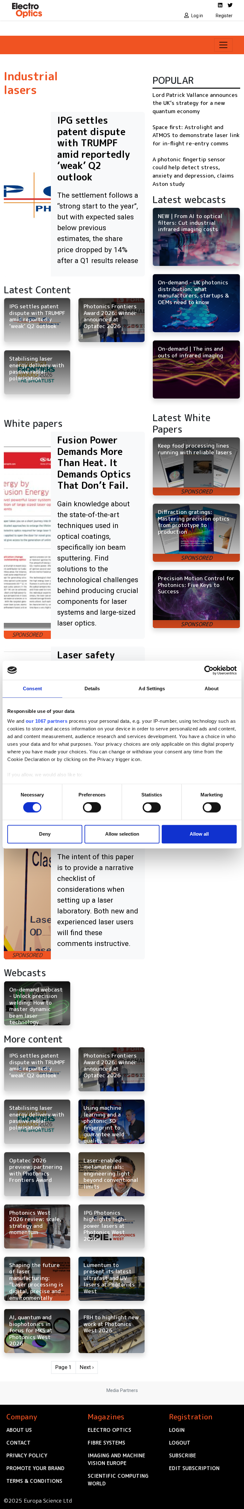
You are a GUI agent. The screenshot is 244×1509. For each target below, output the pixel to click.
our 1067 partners (47, 721)
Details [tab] (92, 688)
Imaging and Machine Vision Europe (116, 1459)
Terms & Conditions (34, 1480)
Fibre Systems (106, 1442)
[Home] (64, 10)
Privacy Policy (26, 1455)
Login (177, 1429)
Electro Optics (109, 1429)
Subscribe (182, 1455)
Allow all (199, 834)
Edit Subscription (194, 1468)
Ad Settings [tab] (152, 688)
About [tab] (212, 688)
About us (19, 1429)
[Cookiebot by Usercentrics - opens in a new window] (209, 670)
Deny (45, 834)
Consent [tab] (32, 688)
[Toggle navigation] (223, 45)
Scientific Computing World (118, 1479)
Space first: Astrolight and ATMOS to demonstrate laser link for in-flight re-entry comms (196, 135)
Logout (179, 1442)
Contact (18, 1442)
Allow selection (122, 834)
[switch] (92, 807)
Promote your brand (35, 1468)
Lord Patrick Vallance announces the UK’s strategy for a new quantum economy (195, 103)
